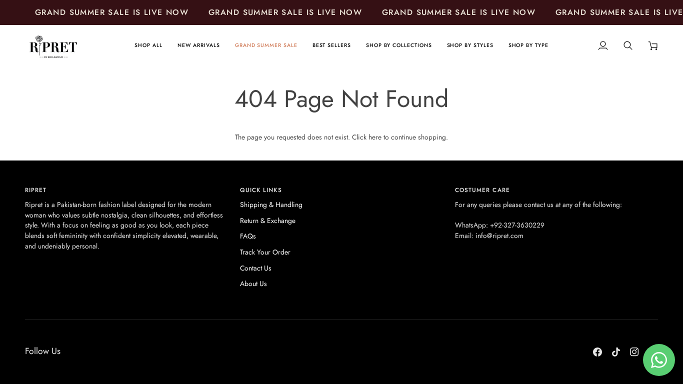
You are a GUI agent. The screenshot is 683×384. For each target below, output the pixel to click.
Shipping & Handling (271, 205)
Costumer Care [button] (482, 190)
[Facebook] (597, 352)
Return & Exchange (268, 221)
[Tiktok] (616, 352)
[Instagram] (634, 352)
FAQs (248, 236)
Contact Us (256, 268)
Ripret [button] (35, 190)
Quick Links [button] (261, 190)
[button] (399, 45)
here (375, 137)
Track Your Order (265, 252)
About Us (253, 283)
